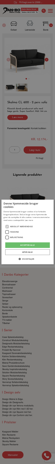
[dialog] (27, 232)
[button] (27, 259)
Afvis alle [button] (27, 252)
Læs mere (29, 220)
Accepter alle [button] (27, 245)
